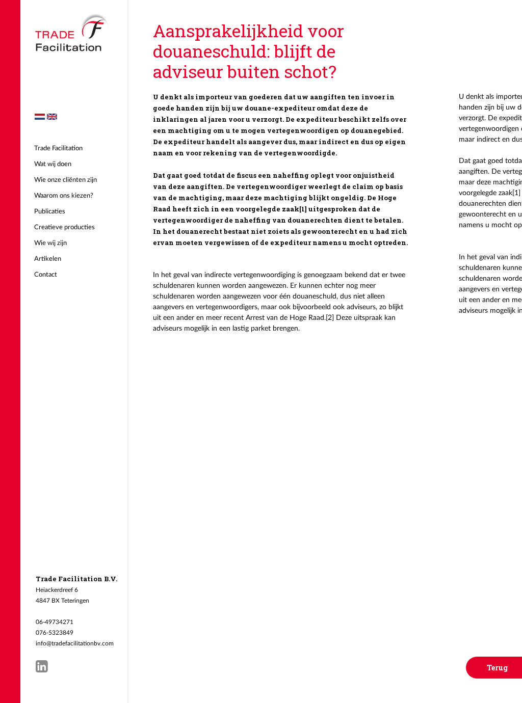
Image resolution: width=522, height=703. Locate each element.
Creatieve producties (64, 227)
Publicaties (49, 211)
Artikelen (47, 259)
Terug (497, 667)
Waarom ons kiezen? (63, 196)
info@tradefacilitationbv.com (75, 643)
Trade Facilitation (58, 148)
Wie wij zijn (50, 243)
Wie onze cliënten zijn (65, 180)
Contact (45, 275)
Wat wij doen (52, 164)
